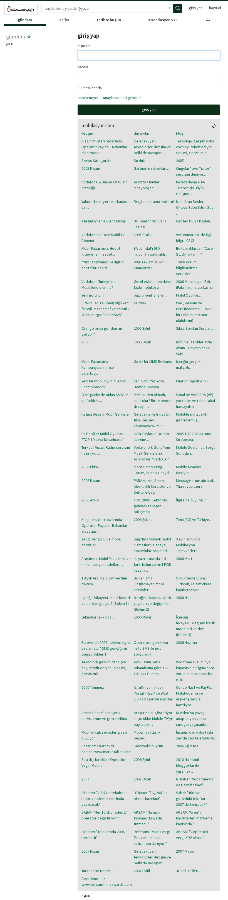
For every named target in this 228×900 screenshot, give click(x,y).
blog (180, 133)
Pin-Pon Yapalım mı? (192, 381)
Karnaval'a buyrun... (149, 745)
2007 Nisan (90, 851)
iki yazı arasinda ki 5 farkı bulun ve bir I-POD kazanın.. (152, 564)
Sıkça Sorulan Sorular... (194, 328)
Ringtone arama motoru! (154, 201)
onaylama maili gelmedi (122, 97)
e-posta (84, 45)
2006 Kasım (90, 480)
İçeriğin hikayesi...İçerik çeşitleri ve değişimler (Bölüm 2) (153, 603)
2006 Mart (184, 558)
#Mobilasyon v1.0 (163, 19)
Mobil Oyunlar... (188, 295)
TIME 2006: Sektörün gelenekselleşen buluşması (150, 506)
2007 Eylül (142, 870)
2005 (180, 160)
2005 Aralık (143, 234)
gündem (25, 19)
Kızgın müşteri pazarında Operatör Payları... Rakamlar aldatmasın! (104, 147)
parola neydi (88, 97)
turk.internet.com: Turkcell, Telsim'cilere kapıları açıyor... (194, 584)
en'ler (64, 19)
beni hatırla (92, 87)
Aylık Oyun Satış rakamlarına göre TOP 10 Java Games (152, 667)
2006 (85, 342)
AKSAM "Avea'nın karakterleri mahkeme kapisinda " (194, 818)
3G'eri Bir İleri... (188, 870)
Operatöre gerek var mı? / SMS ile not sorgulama (151, 648)
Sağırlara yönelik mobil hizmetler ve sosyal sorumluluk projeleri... (152, 545)
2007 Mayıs (185, 851)
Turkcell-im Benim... (97, 870)
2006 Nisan (185, 597)
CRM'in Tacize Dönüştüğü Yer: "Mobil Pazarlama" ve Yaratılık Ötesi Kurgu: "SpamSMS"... (105, 308)
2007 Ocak (142, 779)
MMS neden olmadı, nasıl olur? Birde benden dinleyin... (154, 400)
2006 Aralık (90, 500)
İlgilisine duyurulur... (192, 500)
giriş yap (196, 7)
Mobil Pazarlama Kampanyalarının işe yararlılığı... (97, 367)
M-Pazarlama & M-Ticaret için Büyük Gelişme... (190, 187)
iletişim (87, 133)
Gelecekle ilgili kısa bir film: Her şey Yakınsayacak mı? (152, 420)
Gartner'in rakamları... (151, 168)
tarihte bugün (109, 19)
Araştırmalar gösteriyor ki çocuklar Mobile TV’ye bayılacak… (153, 718)
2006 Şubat (143, 519)
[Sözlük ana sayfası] (21, 9)
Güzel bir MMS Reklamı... (154, 361)
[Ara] (177, 8)
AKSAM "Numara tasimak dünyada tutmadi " (148, 818)
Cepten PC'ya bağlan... (194, 221)
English (85, 896)
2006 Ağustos (187, 745)
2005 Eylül (142, 328)
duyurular (141, 133)
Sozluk (139, 160)
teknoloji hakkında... (97, 617)
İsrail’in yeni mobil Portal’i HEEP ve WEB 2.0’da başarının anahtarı (153, 693)
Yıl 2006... (141, 302)
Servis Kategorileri (97, 160)
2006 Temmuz (92, 687)
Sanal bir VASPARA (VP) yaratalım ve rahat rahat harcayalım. (195, 400)
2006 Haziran (186, 642)
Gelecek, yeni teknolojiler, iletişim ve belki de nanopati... (152, 147)
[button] (29, 36)
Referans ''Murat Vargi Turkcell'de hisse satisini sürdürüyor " (152, 837)
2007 (85, 779)
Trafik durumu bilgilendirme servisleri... (187, 267)
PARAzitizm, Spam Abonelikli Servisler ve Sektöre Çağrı (152, 486)
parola (83, 66)
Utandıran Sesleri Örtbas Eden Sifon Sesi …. (195, 207)
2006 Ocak (142, 342)
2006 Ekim (89, 466)
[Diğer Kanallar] (208, 21)
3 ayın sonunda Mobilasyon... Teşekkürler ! (188, 545)
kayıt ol (215, 7)
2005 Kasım (90, 168)
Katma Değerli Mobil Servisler (105, 414)
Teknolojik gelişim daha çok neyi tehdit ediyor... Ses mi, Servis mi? (195, 147)
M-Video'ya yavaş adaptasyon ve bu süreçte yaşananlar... (192, 718)
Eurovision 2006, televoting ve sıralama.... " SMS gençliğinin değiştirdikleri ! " (106, 648)
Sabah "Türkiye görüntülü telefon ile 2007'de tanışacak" (193, 798)
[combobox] (103, 8)
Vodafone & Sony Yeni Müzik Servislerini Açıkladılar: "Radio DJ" (152, 453)
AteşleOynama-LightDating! (103, 221)
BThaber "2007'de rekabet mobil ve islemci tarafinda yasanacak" (103, 798)
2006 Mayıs (143, 617)
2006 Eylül (142, 759)
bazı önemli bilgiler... (150, 295)
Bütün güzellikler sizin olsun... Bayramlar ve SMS (194, 347)
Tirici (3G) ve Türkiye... (194, 519)
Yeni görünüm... (93, 295)
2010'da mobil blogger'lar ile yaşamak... (187, 765)
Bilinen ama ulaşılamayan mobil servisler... (149, 584)
